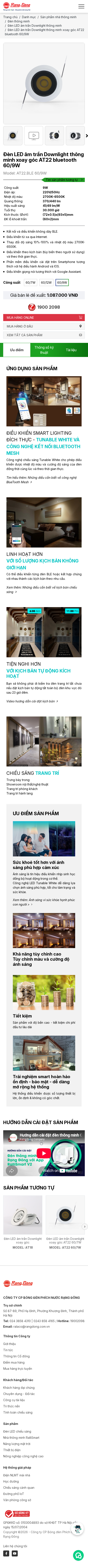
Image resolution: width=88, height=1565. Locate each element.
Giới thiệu (9, 1344)
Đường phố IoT (13, 1494)
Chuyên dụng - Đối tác (19, 1394)
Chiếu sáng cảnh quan (18, 1487)
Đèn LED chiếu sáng (17, 1431)
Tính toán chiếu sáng (17, 1412)
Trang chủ (10, 17)
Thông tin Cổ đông (16, 1356)
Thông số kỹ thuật (44, 350)
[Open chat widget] (78, 1555)
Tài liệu (71, 350)
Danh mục (29, 17)
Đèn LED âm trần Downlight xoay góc (23, 1240)
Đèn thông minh (19, 21)
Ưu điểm (16, 350)
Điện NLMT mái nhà (16, 1475)
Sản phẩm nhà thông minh (58, 17)
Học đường (11, 1481)
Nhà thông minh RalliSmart (21, 1437)
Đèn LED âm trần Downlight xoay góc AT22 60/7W (65, 1240)
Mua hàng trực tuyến (17, 1368)
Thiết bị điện (12, 1450)
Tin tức (8, 1350)
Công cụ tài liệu (14, 1400)
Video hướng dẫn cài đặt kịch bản (30, 701)
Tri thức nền (11, 1406)
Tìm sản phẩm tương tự (62, 180)
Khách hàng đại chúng (19, 1387)
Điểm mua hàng (14, 1362)
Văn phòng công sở (17, 1500)
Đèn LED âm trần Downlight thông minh (35, 25)
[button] (85, 1226)
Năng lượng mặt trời (16, 1444)
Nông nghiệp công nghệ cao (23, 1456)
